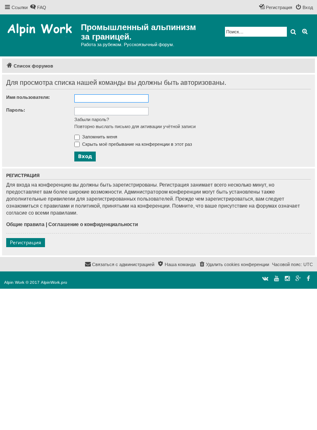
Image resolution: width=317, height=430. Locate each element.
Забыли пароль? (91, 119)
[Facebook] (308, 278)
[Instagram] (287, 278)
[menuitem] (38, 7)
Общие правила (25, 224)
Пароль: (15, 110)
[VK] (265, 278)
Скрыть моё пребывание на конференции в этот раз (136, 144)
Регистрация (25, 242)
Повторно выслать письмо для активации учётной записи (135, 126)
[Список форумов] (41, 31)
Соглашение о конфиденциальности (93, 224)
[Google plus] (298, 278)
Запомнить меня (99, 136)
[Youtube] (276, 278)
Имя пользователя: (28, 97)
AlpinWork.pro (54, 282)
